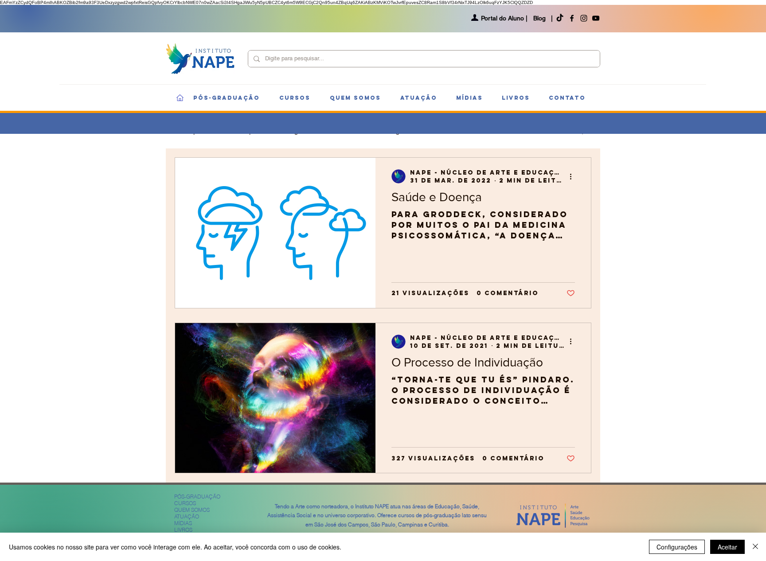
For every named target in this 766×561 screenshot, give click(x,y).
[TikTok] (559, 18)
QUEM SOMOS (192, 509)
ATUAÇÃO (186, 516)
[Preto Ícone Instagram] (583, 18)
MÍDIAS (183, 523)
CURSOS (185, 503)
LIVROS (183, 529)
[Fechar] (755, 547)
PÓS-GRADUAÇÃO (197, 496)
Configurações (677, 546)
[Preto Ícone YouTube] (595, 18)
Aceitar (727, 546)
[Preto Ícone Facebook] (571, 18)
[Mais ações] (573, 176)
